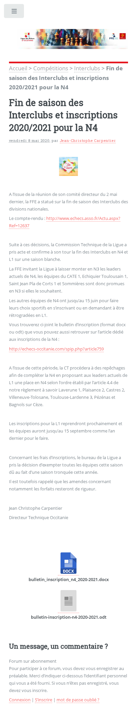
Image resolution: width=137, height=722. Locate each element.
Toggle (14, 12)
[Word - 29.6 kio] (68, 572)
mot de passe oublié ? (78, 700)
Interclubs (87, 68)
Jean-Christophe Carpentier (88, 140)
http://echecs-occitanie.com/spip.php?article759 (56, 349)
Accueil (18, 68)
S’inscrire (43, 700)
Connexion (20, 700)
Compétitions (50, 68)
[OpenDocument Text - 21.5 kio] (68, 610)
